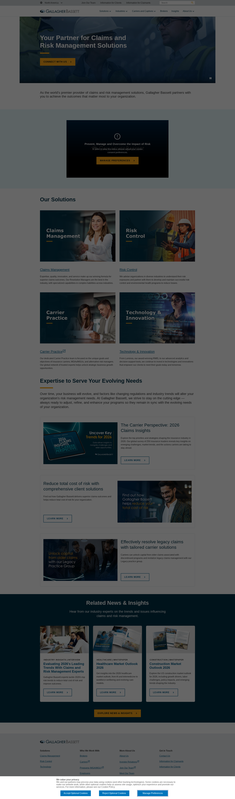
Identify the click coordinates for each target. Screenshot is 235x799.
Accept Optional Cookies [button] (76, 793)
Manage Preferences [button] (153, 793)
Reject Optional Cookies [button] (114, 793)
